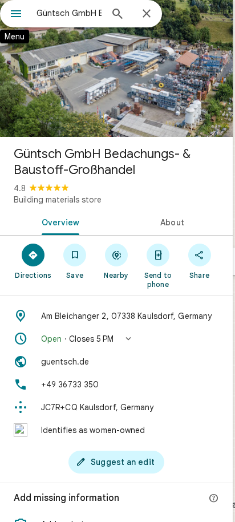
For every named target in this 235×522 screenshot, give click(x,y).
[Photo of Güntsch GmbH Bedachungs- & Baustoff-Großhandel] (116, 68)
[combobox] (69, 13)
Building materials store (58, 200)
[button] (116, 338)
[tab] (58, 221)
